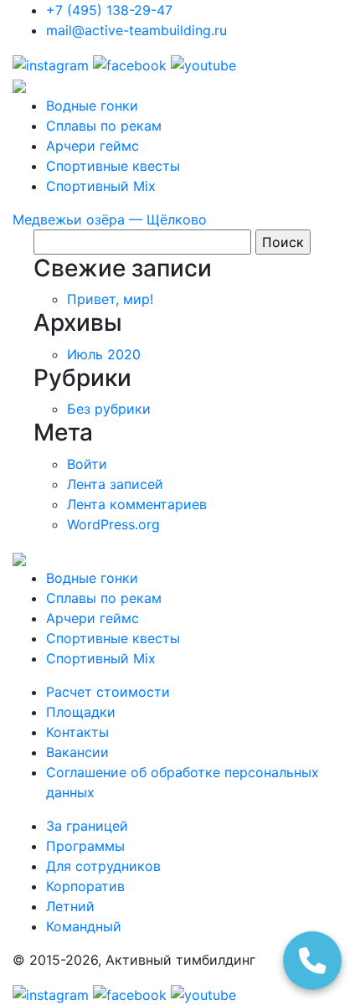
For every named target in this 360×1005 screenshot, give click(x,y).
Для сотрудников (103, 866)
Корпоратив (85, 886)
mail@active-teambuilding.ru (136, 30)
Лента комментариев (137, 504)
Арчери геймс (92, 145)
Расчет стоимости (108, 691)
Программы (85, 846)
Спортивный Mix (101, 186)
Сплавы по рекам (104, 125)
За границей (87, 825)
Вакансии (77, 752)
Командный (83, 926)
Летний (70, 906)
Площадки (81, 712)
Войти (87, 464)
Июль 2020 (104, 354)
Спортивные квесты (113, 165)
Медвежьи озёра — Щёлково (110, 219)
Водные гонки (92, 105)
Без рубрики (109, 408)
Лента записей (115, 484)
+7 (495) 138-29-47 (109, 10)
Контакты (77, 732)
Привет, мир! (110, 299)
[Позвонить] (312, 960)
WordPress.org (113, 524)
